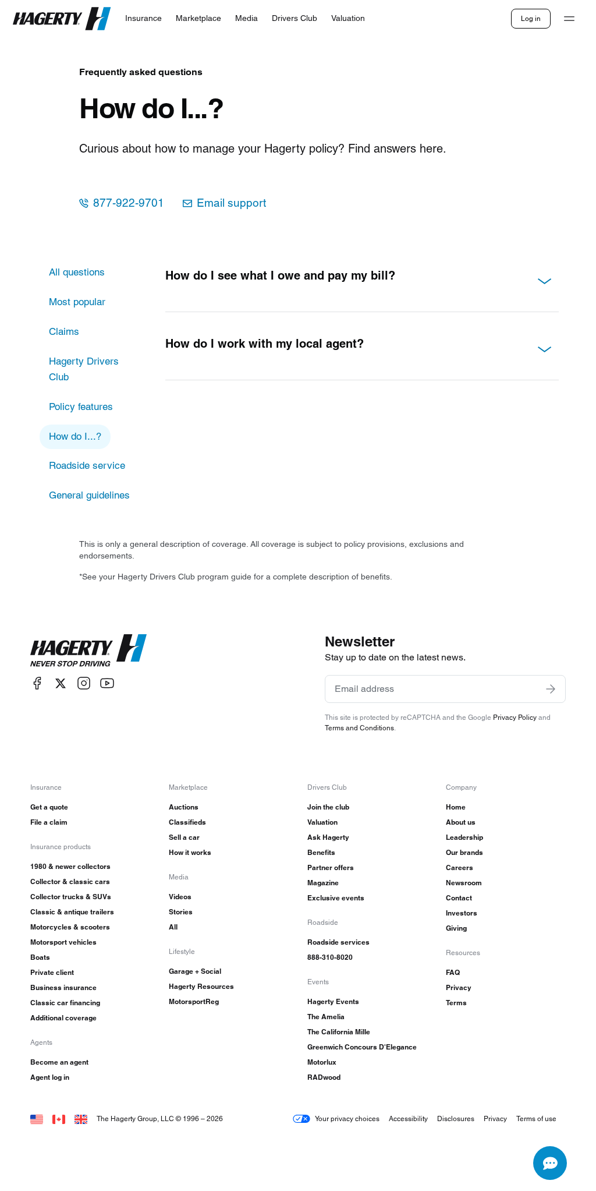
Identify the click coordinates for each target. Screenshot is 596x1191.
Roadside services (338, 942)
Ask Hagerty (328, 837)
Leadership (464, 837)
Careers (459, 867)
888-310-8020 (330, 957)
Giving (456, 928)
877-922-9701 (128, 203)
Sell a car (184, 837)
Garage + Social (195, 971)
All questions (77, 272)
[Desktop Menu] (569, 18)
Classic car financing (65, 1002)
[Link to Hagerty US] (36, 1118)
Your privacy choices (347, 1118)
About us (461, 822)
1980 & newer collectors (70, 866)
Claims (64, 331)
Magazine (323, 882)
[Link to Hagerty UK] (80, 1118)
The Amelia (326, 1016)
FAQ (453, 972)
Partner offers (330, 867)
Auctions (183, 807)
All (173, 927)
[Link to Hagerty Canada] (58, 1118)
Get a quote (49, 807)
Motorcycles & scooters (70, 927)
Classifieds (187, 822)
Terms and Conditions (359, 727)
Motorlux (321, 1062)
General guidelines (89, 495)
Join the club (328, 807)
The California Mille (338, 1032)
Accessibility (408, 1118)
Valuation (322, 822)
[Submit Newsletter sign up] (550, 689)
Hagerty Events (333, 1001)
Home (456, 807)
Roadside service (87, 465)
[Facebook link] (37, 683)
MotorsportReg (194, 1001)
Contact (459, 898)
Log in (531, 18)
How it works (190, 852)
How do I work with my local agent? (264, 343)
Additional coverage (63, 1018)
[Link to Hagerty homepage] (88, 650)
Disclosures (455, 1118)
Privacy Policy (515, 717)
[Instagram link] (83, 683)
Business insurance (63, 987)
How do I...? (75, 436)
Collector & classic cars (70, 881)
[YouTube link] (107, 683)
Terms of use (536, 1118)
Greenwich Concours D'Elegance (362, 1047)
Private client (52, 972)
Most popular (77, 302)
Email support (231, 203)
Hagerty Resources (201, 986)
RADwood (323, 1077)
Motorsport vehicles (63, 942)
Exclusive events (335, 898)
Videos (180, 896)
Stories (181, 912)
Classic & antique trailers (72, 912)
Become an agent (59, 1062)
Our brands (464, 852)
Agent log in (49, 1077)
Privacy (458, 987)
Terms (456, 1002)
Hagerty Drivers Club (84, 369)
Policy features (81, 406)
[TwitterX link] (60, 683)
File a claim (49, 822)
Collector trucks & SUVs (70, 896)
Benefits (321, 852)
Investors (461, 913)
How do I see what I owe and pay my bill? (280, 275)
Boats (40, 957)
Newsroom (464, 882)
